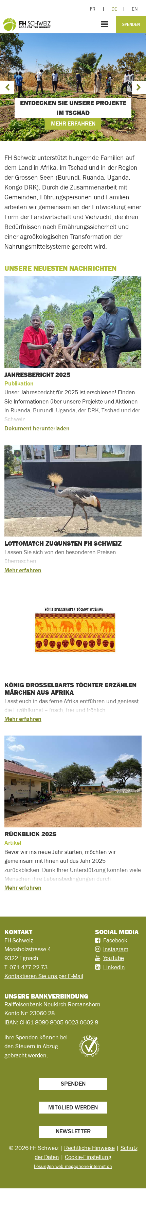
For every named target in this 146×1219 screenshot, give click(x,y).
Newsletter (73, 1131)
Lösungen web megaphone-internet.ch (73, 1166)
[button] (7, 87)
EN (135, 9)
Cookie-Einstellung (88, 1157)
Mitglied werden (73, 1107)
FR (92, 9)
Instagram (115, 949)
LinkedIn (114, 967)
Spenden (131, 24)
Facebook (115, 940)
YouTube (113, 958)
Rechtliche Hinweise (89, 1147)
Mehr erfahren (73, 123)
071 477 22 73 (29, 967)
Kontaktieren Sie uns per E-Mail (43, 976)
